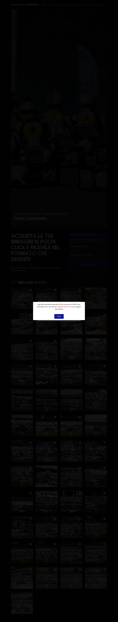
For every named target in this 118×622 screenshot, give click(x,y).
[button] (59, 316)
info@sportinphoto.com (64, 307)
